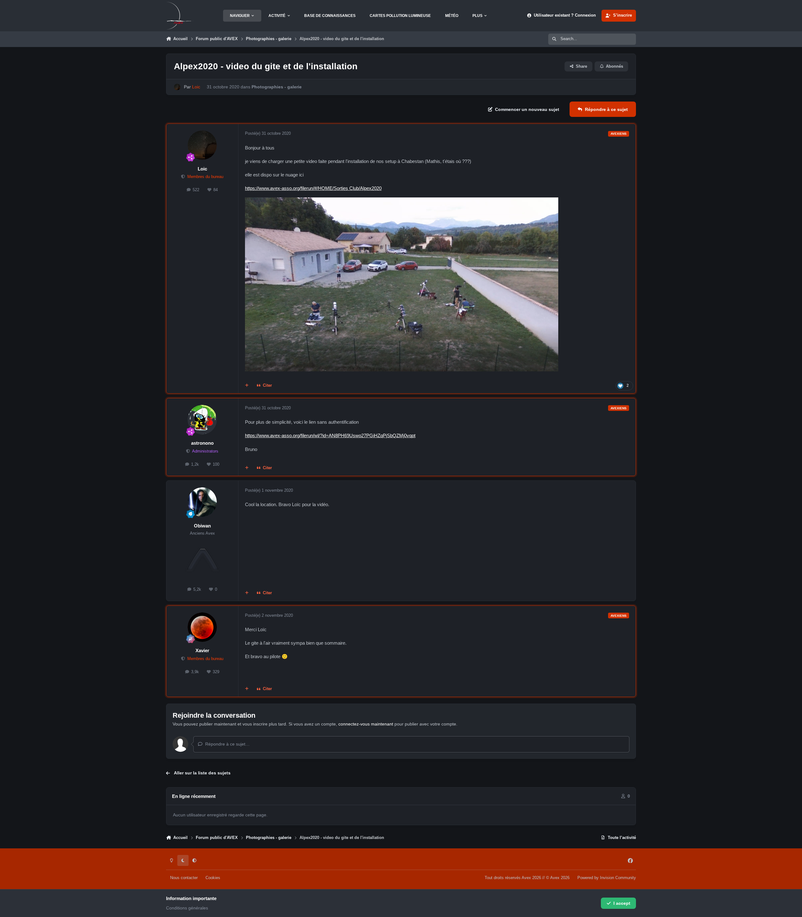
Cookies (213, 878)
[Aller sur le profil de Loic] (177, 87)
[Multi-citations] (247, 386)
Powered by (606, 878)
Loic (202, 168)
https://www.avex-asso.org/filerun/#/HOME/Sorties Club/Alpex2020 (313, 188)
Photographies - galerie (277, 86)
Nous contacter (184, 878)
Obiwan (202, 525)
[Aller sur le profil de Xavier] (202, 627)
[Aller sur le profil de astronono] (202, 419)
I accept (621, 903)
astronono (202, 443)
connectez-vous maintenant (365, 723)
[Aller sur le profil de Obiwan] (202, 502)
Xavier (202, 650)
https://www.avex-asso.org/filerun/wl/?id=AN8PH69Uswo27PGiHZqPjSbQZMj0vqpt (330, 435)
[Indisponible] (401, 201)
